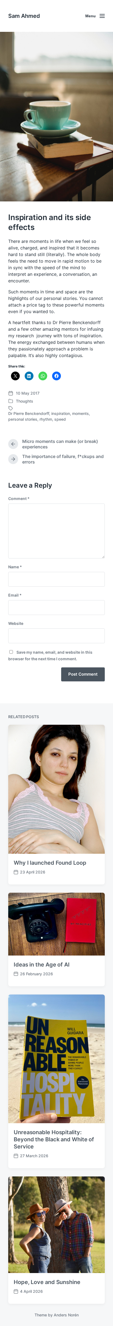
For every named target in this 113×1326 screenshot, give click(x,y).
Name (15, 566)
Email (15, 595)
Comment (19, 498)
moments (80, 413)
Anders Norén (66, 1315)
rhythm (45, 419)
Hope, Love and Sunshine (47, 1282)
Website (15, 623)
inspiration (60, 413)
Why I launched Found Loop (50, 862)
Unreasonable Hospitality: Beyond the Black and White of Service (54, 1139)
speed (60, 419)
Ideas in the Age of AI (42, 964)
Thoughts (24, 401)
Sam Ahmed (24, 16)
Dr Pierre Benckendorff (28, 413)
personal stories (22, 419)
